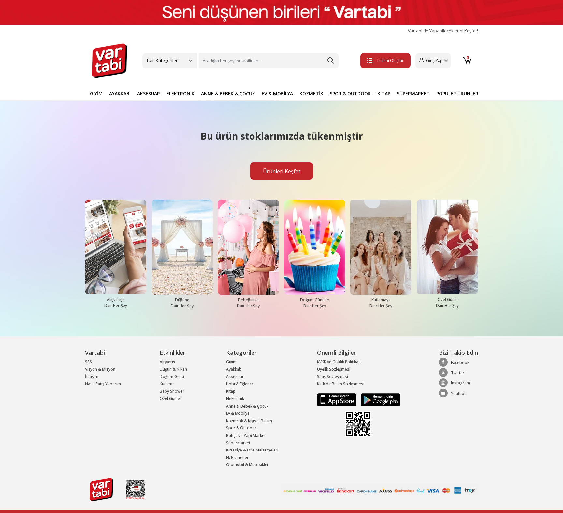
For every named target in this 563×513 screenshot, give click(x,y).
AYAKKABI (120, 93)
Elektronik (235, 398)
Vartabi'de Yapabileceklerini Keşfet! (443, 31)
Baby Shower (172, 391)
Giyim (231, 362)
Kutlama (167, 384)
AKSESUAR (148, 93)
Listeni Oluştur (390, 60)
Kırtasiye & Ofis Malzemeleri (252, 450)
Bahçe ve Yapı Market (246, 435)
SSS (88, 362)
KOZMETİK (311, 93)
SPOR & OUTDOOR (350, 93)
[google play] (378, 399)
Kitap (231, 391)
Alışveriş (167, 362)
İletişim (91, 376)
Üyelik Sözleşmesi (333, 369)
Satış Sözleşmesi (332, 376)
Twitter (457, 373)
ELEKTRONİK (180, 93)
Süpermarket (238, 443)
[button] (433, 60)
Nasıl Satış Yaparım (103, 384)
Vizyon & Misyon (100, 369)
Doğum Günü (172, 376)
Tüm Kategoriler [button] (162, 60)
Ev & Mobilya (238, 413)
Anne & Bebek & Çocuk (247, 406)
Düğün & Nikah (173, 369)
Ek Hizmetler (237, 457)
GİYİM (96, 93)
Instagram (460, 383)
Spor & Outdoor (241, 428)
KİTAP (383, 93)
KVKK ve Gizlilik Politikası (339, 362)
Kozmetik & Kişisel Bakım (249, 420)
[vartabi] (109, 60)
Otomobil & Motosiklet (247, 464)
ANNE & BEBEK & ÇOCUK (228, 93)
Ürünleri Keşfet (281, 171)
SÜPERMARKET (413, 93)
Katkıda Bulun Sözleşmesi (340, 384)
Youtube (459, 393)
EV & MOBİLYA (277, 93)
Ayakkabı (234, 369)
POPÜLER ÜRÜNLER (457, 93)
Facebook (460, 362)
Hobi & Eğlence (240, 384)
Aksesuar (235, 376)
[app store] (337, 399)
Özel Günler (170, 398)
